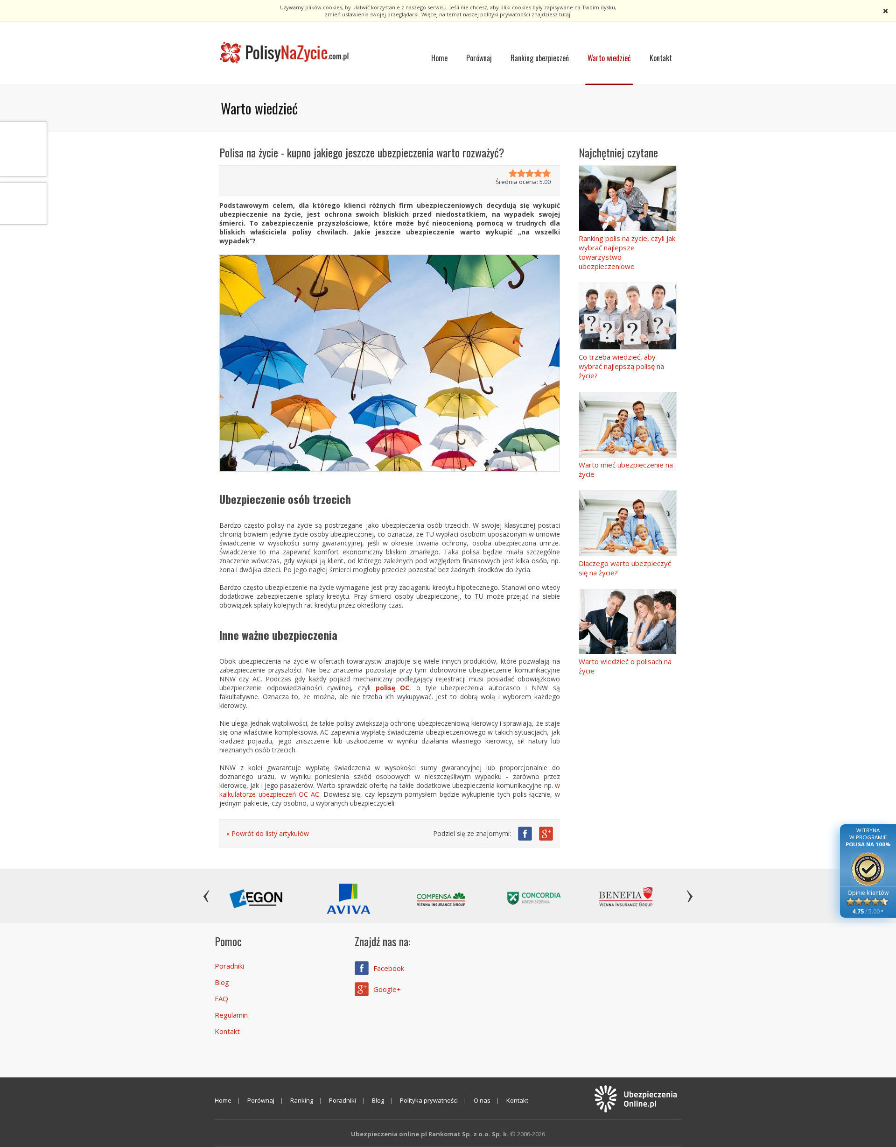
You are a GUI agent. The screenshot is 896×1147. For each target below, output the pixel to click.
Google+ (387, 989)
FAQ (221, 998)
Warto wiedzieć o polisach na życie (625, 666)
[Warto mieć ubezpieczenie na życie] (628, 425)
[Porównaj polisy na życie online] (285, 53)
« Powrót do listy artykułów (267, 833)
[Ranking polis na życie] (628, 198)
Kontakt (661, 58)
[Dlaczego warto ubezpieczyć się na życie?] (628, 523)
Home (439, 58)
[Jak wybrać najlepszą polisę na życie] (628, 316)
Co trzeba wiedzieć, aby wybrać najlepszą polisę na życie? (621, 366)
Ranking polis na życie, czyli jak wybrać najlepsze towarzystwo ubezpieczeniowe (627, 252)
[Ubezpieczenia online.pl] (634, 1099)
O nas (482, 1100)
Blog (222, 982)
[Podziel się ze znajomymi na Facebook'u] (525, 834)
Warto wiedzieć (609, 58)
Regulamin (231, 1015)
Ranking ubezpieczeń (540, 58)
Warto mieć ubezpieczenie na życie (626, 469)
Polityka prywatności (429, 1100)
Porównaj (479, 58)
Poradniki (229, 965)
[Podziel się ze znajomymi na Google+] (546, 834)
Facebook (388, 968)
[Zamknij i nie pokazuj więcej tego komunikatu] (885, 12)
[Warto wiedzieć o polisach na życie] (628, 621)
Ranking (301, 1100)
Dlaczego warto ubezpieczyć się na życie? (625, 568)
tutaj (564, 14)
